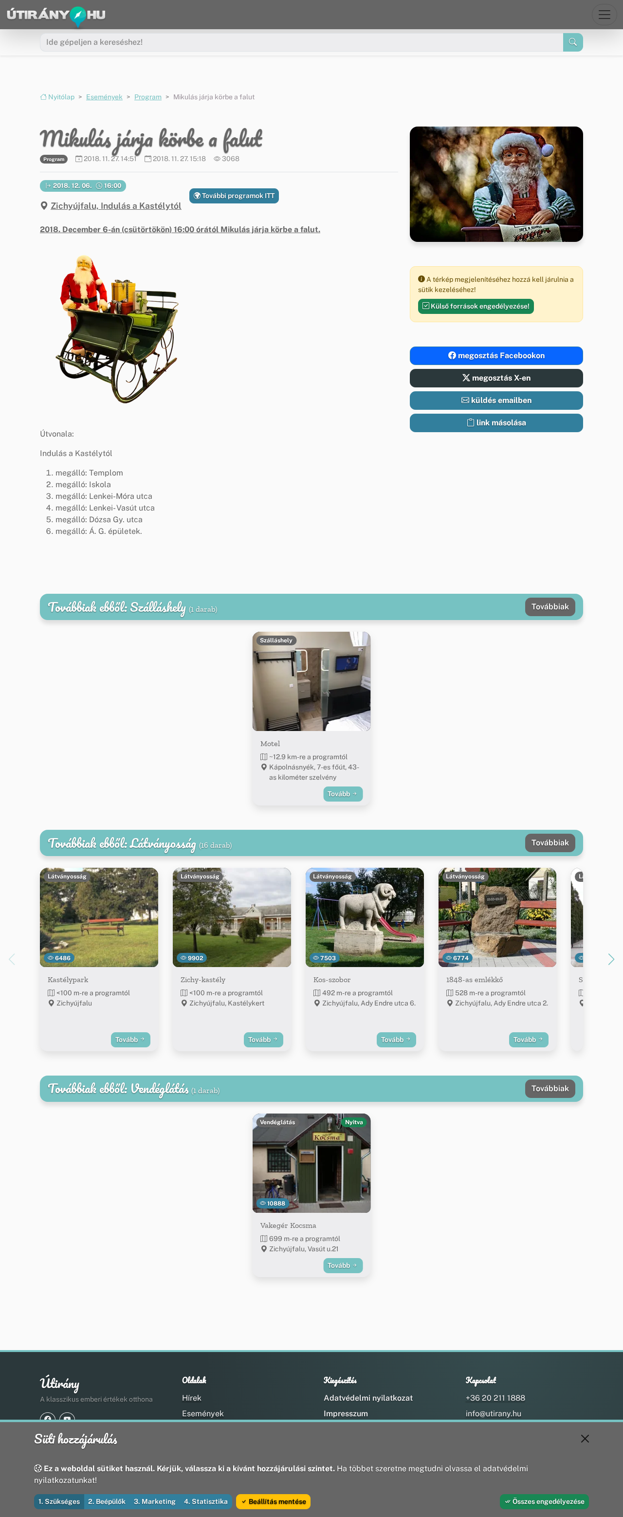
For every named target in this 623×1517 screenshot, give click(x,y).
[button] (115, 326)
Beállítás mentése (276, 1501)
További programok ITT (238, 196)
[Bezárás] (585, 1438)
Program (148, 97)
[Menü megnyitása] (604, 14)
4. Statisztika (206, 1501)
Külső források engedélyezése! (479, 306)
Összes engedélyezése (548, 1501)
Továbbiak (550, 606)
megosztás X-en (500, 378)
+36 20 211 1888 (495, 1398)
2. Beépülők (107, 1501)
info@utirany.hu (493, 1413)
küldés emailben (500, 400)
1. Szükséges (59, 1501)
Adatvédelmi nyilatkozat (368, 1398)
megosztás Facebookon (500, 355)
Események (104, 97)
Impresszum (346, 1413)
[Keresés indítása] (573, 42)
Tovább (339, 794)
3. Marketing (155, 1501)
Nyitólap (60, 97)
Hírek (192, 1398)
